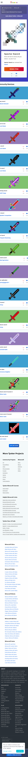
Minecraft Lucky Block (10, 605)
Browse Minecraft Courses (9, 502)
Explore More (14, 445)
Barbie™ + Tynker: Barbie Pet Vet (10, 526)
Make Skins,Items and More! (9, 500)
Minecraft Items (5, 721)
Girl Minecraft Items (10, 660)
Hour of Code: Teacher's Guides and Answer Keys (14, 534)
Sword (6, 64)
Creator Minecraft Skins (11, 555)
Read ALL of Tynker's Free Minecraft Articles (13, 516)
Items (3, 10)
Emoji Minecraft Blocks (11, 607)
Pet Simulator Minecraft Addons (13, 632)
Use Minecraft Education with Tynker (11, 512)
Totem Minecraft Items (11, 654)
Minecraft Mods (5, 722)
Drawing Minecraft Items (11, 658)
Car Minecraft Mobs (10, 582)
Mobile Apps (4, 697)
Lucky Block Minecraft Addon (12, 623)
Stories (4, 477)
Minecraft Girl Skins (10, 563)
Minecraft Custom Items (11, 646)
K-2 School (18, 721)
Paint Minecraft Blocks (10, 601)
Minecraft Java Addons (11, 629)
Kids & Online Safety (6, 742)
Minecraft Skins (5, 711)
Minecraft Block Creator (11, 596)
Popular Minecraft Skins (11, 553)
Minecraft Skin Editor (6, 713)
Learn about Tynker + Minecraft (14, 16)
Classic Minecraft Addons (11, 638)
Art (3, 462)
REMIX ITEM (14, 69)
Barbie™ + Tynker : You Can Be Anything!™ (12, 524)
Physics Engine (6, 469)
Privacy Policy (5, 740)
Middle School (19, 715)
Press (2, 693)
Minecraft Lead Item (10, 644)
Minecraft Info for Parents (9, 514)
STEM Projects (19, 730)
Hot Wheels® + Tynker (8, 530)
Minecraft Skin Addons (11, 627)
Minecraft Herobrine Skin (11, 566)
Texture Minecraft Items (11, 656)
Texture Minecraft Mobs (11, 574)
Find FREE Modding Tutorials (9, 510)
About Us (3, 689)
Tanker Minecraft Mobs (11, 586)
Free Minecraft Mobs (10, 588)
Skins (19, 462)
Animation (5, 473)
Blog (2, 687)
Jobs (2, 695)
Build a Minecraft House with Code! (11, 508)
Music (4, 479)
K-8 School (18, 722)
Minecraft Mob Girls (10, 580)
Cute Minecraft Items (10, 662)
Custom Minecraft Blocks (11, 598)
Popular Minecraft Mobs (11, 578)
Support (3, 691)
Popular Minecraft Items (11, 650)
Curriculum (18, 689)
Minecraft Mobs (5, 715)
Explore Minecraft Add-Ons (9, 506)
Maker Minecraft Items (11, 648)
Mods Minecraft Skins (10, 549)
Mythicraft (5, 490)
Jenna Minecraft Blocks (11, 615)
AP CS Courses (19, 719)
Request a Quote (19, 732)
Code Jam (3, 724)
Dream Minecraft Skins (11, 559)
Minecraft (16, 8)
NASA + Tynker (6, 528)
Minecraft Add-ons (6, 719)
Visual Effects (6, 464)
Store (2, 702)
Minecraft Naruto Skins (11, 557)
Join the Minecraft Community (10, 504)
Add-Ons (20, 466)
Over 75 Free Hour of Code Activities (11, 532)
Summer (17, 702)
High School (18, 717)
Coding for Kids (7, 8)
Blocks (19, 464)
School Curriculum (20, 709)
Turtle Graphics (6, 481)
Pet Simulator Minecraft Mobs (12, 584)
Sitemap (3, 699)
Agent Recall (5, 488)
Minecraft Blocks (5, 717)
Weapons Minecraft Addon (12, 625)
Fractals (4, 471)
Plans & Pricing (19, 699)
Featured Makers (19, 697)
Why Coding (18, 695)
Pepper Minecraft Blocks (11, 611)
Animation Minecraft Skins (12, 561)
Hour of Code (4, 726)
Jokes (4, 466)
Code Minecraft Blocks (10, 613)
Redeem (17, 693)
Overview (17, 687)
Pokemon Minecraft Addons (12, 636)
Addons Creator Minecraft (11, 621)
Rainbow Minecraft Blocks (11, 609)
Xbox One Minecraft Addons (12, 634)
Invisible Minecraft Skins (11, 547)
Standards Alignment (20, 724)
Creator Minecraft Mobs (11, 572)
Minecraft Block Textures (11, 603)
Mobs (19, 471)
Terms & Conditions (6, 739)
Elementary (18, 713)
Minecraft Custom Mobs (11, 590)
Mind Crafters (6, 492)
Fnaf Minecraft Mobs (10, 576)
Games (4, 475)
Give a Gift (18, 691)
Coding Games (5, 708)
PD (16, 726)
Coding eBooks (5, 700)
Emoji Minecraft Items (10, 652)
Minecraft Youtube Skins (11, 551)
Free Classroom (19, 711)
